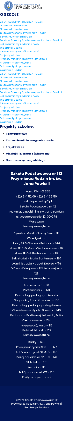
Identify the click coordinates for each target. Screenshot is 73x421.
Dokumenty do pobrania (15, 66)
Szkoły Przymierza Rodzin (16, 36)
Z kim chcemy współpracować (19, 51)
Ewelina (44, 407)
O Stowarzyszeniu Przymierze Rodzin (23, 33)
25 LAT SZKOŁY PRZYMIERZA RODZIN (21, 22)
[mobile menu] (67, 6)
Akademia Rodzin (11, 70)
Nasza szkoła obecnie (14, 29)
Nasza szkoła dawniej (13, 25)
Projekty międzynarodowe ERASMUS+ (23, 59)
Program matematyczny (15, 62)
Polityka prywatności (36, 377)
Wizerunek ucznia (11, 48)
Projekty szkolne (10, 55)
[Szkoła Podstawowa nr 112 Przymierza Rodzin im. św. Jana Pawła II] (23, 6)
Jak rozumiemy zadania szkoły (19, 44)
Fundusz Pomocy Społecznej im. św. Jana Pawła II (31, 40)
